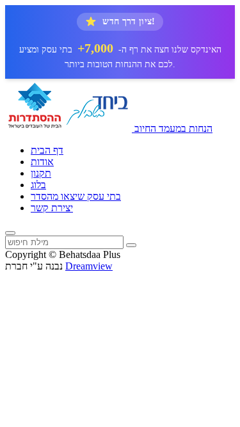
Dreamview (89, 266)
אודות (42, 161)
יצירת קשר (52, 207)
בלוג (38, 184)
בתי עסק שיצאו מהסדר (76, 196)
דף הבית (47, 150)
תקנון (41, 173)
